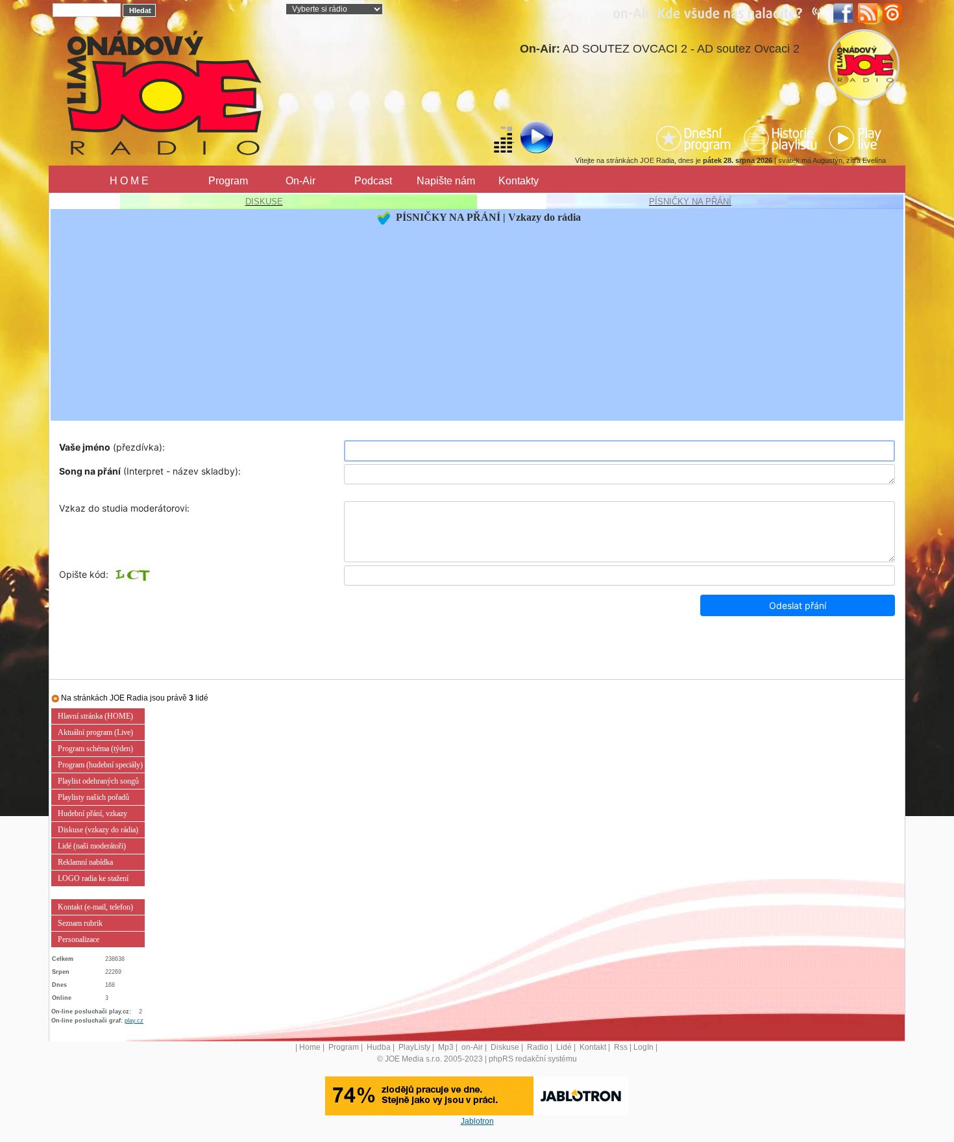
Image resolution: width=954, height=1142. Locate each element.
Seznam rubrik (80, 923)
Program (228, 180)
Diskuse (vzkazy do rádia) (98, 829)
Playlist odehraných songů (98, 781)
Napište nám (446, 180)
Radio (537, 1047)
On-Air (300, 180)
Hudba (379, 1047)
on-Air (472, 1047)
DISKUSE (264, 201)
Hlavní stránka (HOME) (95, 716)
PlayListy (414, 1047)
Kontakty (518, 180)
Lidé (564, 1047)
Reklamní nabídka (85, 862)
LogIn (643, 1047)
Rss (621, 1047)
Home (310, 1047)
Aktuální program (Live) (95, 732)
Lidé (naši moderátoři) (92, 845)
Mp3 (446, 1047)
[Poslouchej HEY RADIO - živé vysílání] (526, 138)
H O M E (129, 180)
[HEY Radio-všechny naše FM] (721, 12)
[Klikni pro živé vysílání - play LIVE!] (856, 138)
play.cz (134, 1020)
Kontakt (593, 1047)
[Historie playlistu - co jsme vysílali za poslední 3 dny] (780, 138)
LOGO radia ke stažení (93, 878)
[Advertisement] (477, 323)
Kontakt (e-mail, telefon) (95, 907)
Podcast (373, 180)
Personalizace (78, 939)
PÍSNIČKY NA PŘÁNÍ (690, 201)
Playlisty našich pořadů (93, 797)
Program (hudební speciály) (100, 764)
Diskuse (505, 1047)
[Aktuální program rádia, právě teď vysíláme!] (695, 138)
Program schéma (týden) (95, 748)
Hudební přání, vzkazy (92, 813)
